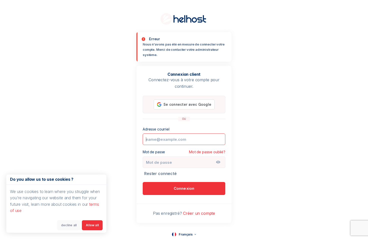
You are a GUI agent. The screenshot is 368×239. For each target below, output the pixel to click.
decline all (69, 225)
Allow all (92, 225)
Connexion (184, 188)
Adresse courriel (156, 129)
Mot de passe (154, 152)
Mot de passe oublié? (207, 152)
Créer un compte (199, 213)
